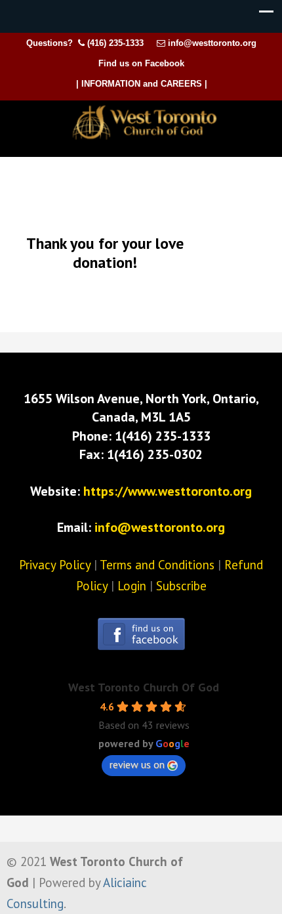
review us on (137, 764)
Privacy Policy (55, 565)
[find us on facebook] (141, 645)
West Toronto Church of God (144, 122)
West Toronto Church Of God (143, 687)
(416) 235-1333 (115, 43)
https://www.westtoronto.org (167, 491)
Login (131, 586)
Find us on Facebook (141, 63)
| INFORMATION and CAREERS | (141, 84)
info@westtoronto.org (212, 43)
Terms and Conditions (157, 565)
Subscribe (181, 586)
